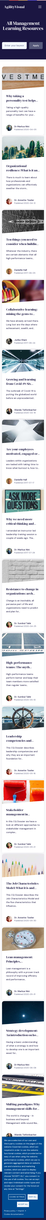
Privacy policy (10, 1211)
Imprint (21, 1211)
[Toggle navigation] (40, 6)
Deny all (33, 1197)
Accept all (23, 1204)
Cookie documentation (14, 1214)
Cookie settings (16, 1197)
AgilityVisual (14, 6)
